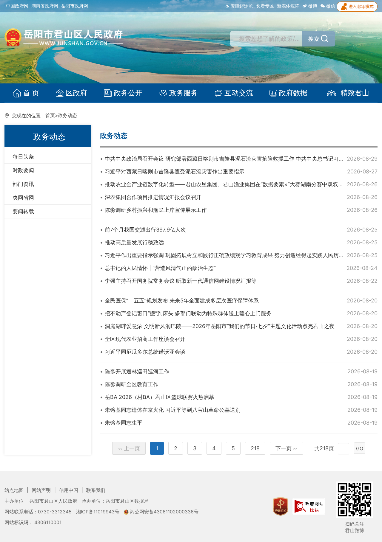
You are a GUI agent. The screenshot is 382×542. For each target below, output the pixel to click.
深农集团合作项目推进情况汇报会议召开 (153, 197)
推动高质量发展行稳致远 (134, 242)
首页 (50, 115)
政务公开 (128, 93)
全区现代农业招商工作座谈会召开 (145, 339)
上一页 (129, 448)
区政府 (76, 93)
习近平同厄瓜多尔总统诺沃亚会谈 (145, 352)
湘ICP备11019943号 (98, 512)
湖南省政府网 (44, 6)
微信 (330, 6)
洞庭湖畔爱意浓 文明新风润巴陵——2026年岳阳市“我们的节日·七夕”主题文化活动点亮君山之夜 (220, 326)
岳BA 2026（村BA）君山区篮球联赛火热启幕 (159, 397)
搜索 (313, 39)
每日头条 (23, 156)
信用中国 (69, 490)
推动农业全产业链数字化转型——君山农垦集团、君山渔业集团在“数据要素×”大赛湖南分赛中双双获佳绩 (229, 184)
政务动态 (67, 115)
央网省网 (23, 198)
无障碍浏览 (241, 6)
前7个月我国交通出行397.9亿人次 (145, 229)
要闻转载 (23, 211)
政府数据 (293, 93)
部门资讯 (23, 184)
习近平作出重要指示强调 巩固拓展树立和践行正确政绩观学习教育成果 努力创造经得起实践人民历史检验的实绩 (238, 255)
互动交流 (238, 93)
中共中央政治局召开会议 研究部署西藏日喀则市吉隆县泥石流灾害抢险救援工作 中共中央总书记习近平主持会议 (238, 159)
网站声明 (42, 490)
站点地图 (14, 490)
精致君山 (355, 93)
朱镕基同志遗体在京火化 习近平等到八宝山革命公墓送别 (173, 410)
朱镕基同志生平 (123, 423)
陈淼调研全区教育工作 (131, 384)
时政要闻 (23, 170)
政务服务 (183, 93)
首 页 (31, 93)
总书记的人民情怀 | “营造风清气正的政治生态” (160, 268)
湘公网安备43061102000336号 (163, 512)
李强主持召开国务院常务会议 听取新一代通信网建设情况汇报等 (181, 281)
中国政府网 (17, 6)
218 (255, 448)
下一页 (286, 448)
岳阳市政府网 (74, 6)
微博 (312, 6)
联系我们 (95, 490)
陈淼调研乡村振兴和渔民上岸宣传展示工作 (156, 210)
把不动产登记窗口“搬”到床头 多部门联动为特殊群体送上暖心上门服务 (188, 313)
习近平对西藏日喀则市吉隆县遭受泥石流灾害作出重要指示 (174, 171)
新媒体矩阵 (288, 6)
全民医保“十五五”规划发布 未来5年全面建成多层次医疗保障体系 (182, 300)
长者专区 (265, 6)
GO (359, 448)
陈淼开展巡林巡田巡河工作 (137, 371)
